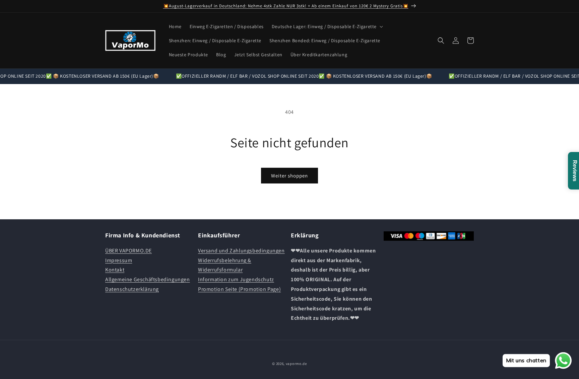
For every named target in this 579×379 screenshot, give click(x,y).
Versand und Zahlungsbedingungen (241, 250)
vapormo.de (296, 363)
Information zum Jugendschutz (236, 279)
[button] (327, 26)
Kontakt (114, 269)
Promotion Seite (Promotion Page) (239, 288)
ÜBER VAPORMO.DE (128, 250)
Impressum (118, 259)
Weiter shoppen (289, 175)
